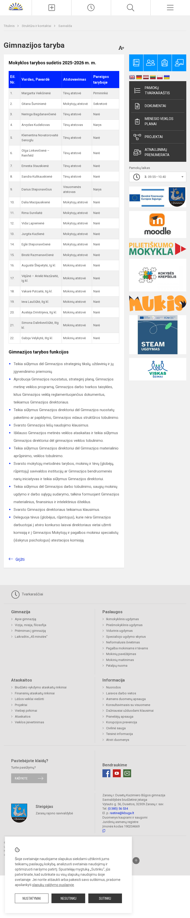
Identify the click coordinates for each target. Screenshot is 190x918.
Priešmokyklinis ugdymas (124, 625)
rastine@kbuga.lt (122, 813)
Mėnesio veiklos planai (159, 121)
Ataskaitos (22, 716)
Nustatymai (32, 898)
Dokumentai (155, 106)
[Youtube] (117, 773)
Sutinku (105, 898)
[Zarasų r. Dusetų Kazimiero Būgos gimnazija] (15, 6)
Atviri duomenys (117, 740)
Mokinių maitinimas (120, 660)
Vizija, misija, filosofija (30, 625)
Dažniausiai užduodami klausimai (130, 710)
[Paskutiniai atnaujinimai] (91, 7)
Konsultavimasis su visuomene (128, 705)
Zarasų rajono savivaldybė (54, 813)
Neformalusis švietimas (123, 642)
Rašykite (21, 778)
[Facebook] (106, 773)
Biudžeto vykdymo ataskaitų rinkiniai (41, 687)
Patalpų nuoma (116, 665)
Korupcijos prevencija (121, 722)
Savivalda (65, 26)
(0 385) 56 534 (118, 808)
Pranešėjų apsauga (119, 716)
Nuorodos (113, 687)
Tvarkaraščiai (32, 594)
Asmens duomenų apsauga (126, 699)
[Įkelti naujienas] (51, 7)
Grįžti (20, 559)
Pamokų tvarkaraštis (157, 90)
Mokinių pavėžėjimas (121, 654)
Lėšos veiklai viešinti (29, 699)
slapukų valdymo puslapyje (53, 885)
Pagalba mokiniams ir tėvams (127, 648)
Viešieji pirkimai (26, 710)
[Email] (127, 773)
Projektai (154, 137)
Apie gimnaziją (25, 619)
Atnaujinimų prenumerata (157, 152)
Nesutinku (68, 898)
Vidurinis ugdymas (119, 631)
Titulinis (9, 26)
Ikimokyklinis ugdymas (122, 619)
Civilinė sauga (116, 728)
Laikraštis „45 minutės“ (31, 636)
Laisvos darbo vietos (121, 693)
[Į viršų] (136, 860)
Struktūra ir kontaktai (37, 26)
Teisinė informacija (119, 734)
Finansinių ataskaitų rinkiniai (35, 693)
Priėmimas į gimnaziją (30, 631)
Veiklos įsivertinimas (29, 722)
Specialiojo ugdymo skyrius (126, 636)
